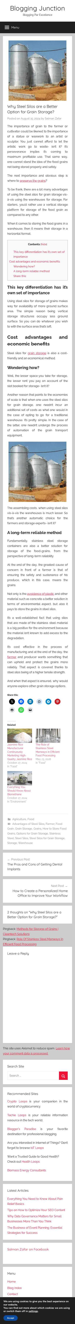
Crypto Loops (17, 1101)
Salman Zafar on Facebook (28, 1249)
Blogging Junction (37, 8)
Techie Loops (16, 1115)
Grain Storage (23, 828)
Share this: (19, 276)
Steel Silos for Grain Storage (47, 838)
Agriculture (19, 819)
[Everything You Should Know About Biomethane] (19, 778)
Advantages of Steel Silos (28, 824)
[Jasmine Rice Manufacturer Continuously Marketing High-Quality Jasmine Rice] (19, 736)
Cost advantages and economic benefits (34, 261)
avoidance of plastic (40, 594)
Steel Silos (21, 838)
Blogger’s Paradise (21, 1129)
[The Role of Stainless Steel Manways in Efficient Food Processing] (48, 736)
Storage (12, 843)
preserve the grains (33, 180)
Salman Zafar (53, 118)
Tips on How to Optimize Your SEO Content (36, 1210)
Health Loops (31, 1161)
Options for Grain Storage (32, 833)
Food (30, 819)
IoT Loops (37, 1148)
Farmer (50, 824)
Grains (37, 828)
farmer (11, 657)
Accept (10, 1318)
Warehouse (25, 843)
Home (11, 1281)
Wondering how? (24, 266)
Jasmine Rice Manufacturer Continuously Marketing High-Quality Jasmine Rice (19, 752)
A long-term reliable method (31, 271)
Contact (12, 1294)
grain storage (37, 353)
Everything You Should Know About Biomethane (19, 791)
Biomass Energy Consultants (26, 1170)
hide (43, 244)
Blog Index (14, 1288)
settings (33, 1311)
